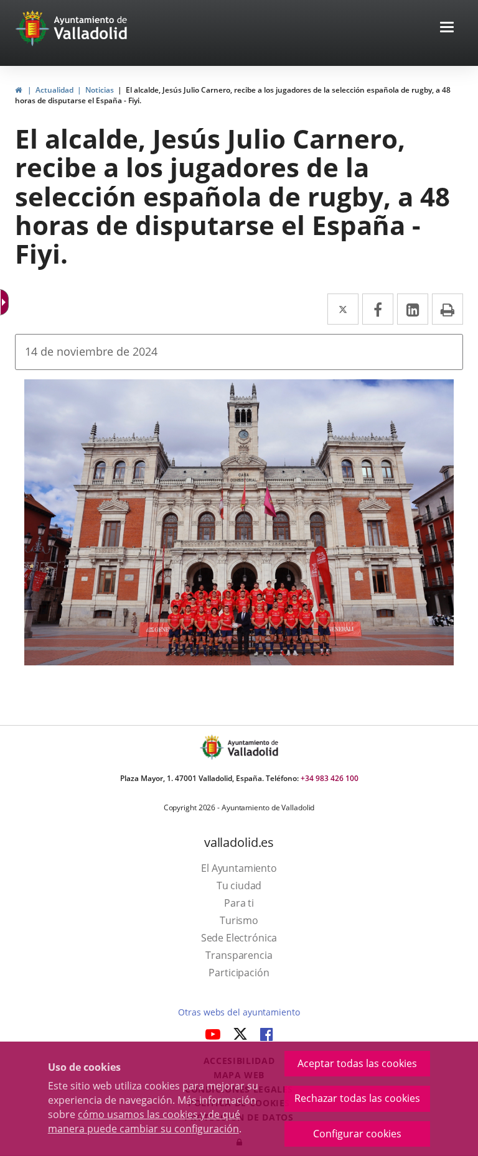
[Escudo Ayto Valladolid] (213, 747)
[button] (447, 28)
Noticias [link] (99, 90)
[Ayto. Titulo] (252, 747)
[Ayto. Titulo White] (91, 28)
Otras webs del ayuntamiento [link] (238, 1012)
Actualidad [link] (54, 90)
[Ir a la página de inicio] (34, 28)
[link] (5, 302)
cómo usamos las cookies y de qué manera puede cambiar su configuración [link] (144, 1121)
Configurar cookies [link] (357, 1133)
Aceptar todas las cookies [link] (357, 1063)
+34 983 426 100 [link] (329, 778)
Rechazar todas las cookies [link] (357, 1098)
